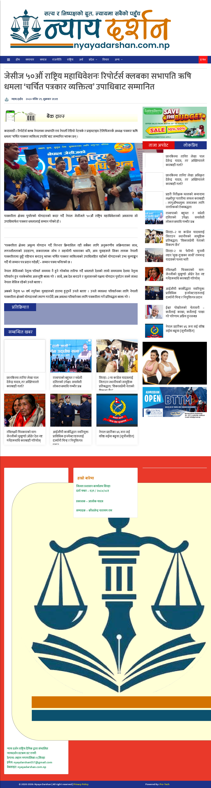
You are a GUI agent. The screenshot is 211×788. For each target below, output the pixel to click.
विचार (105, 59)
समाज (43, 59)
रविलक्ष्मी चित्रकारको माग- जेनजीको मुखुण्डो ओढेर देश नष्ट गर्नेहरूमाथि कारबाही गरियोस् (25, 436)
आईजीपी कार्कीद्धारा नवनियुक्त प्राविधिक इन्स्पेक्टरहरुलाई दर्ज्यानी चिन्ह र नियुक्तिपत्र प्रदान (71, 438)
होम (18, 59)
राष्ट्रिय (70, 59)
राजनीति (56, 59)
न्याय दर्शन (17, 99)
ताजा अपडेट (158, 145)
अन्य (117, 59)
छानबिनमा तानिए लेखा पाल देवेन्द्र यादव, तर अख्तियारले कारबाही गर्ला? (23, 382)
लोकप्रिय (190, 145)
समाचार (30, 59)
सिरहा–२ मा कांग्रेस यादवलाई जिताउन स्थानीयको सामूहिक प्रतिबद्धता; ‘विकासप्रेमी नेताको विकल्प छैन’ (116, 384)
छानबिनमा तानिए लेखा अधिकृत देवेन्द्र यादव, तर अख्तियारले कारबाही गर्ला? (185, 180)
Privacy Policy (81, 784)
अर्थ (81, 59)
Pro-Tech (164, 784)
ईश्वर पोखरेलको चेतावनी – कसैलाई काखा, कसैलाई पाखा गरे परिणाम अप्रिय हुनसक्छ (185, 312)
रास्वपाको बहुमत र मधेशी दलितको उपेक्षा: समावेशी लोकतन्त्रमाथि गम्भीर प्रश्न (67, 382)
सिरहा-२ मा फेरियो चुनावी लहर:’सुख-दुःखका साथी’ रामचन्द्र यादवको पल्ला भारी (185, 255)
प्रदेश (91, 59)
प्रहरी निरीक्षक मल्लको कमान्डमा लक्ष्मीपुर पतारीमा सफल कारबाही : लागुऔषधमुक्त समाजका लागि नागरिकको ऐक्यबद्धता (185, 201)
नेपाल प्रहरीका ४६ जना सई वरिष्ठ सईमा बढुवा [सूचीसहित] (116, 434)
